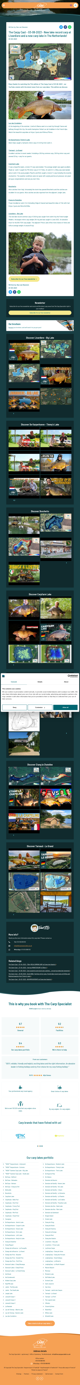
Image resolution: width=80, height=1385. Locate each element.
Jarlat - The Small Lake (12, 1290)
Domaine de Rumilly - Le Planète (54, 1196)
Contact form (59, 1374)
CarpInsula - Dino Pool (11, 1203)
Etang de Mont (49, 1235)
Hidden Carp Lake (10, 1280)
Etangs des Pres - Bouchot (13, 1254)
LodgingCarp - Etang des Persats (55, 1254)
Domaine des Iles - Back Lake (54, 1206)
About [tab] (66, 682)
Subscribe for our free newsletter (23, 279)
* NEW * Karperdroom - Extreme (15, 1167)
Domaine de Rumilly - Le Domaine (55, 1193)
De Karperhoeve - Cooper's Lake (15, 1225)
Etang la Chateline (15, 200)
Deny (14, 707)
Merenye (47, 1271)
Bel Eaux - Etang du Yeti (12, 1187)
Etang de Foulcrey (50, 1229)
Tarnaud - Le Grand (15, 150)
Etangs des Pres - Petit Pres (13, 1261)
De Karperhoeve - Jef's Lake (13, 1235)
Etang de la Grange (50, 1232)
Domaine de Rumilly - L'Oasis (53, 1190)
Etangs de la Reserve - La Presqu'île (16, 1248)
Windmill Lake (49, 1316)
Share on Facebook (65, 27)
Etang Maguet (9, 1245)
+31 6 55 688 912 (40, 1361)
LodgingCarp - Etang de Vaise (54, 1251)
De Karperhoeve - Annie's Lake (14, 1222)
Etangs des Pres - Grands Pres (14, 1258)
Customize (39, 707)
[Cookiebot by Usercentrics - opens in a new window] (69, 676)
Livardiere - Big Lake (16, 213)
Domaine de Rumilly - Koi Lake (54, 1187)
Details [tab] (40, 682)
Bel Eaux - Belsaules (11, 1180)
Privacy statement (37, 1374)
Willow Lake (48, 1313)
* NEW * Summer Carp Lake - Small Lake (17, 1174)
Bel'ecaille (8, 1190)
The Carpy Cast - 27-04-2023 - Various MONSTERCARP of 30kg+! (28, 967)
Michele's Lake (49, 1274)
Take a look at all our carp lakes (39, 1323)
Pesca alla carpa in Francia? (67, 1367)
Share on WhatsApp (69, 27)
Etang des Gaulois (50, 1238)
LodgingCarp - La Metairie (53, 1261)
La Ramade (8, 1306)
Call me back (49, 1374)
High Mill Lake (9, 1284)
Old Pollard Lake (50, 1277)
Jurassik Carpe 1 (10, 1297)
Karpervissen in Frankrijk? (32, 1367)
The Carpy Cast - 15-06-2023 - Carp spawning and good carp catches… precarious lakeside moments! (39, 971)
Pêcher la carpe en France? (40, 1370)
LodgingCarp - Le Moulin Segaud (54, 1264)
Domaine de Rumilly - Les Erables (55, 1199)
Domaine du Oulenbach (52, 1212)
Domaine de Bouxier (51, 1180)
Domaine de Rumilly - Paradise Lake (56, 1203)
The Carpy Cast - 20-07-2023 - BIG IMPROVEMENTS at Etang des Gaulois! (30, 979)
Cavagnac (8, 1219)
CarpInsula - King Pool (11, 1209)
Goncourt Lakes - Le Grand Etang (15, 1271)
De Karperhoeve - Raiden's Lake (54, 1164)
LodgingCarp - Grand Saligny (53, 1258)
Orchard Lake (49, 1280)
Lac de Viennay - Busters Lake (14, 1313)
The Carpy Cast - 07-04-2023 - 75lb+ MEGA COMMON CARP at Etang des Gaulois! (32, 964)
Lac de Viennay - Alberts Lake (14, 1309)
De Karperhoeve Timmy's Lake (19, 140)
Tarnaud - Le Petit (50, 1297)
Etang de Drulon (50, 1225)
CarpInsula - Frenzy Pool (12, 1206)
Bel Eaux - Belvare (10, 1183)
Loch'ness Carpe (50, 1248)
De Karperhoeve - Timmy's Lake (54, 1167)
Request (11, 327)
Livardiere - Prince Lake (52, 1245)
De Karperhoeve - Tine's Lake (54, 1170)
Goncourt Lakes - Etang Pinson (14, 1267)
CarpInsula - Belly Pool (11, 1199)
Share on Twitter (61, 27)
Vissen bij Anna (49, 1306)
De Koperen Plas (50, 1174)
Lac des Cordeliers (15, 123)
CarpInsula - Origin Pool (12, 1216)
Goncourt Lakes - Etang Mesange (15, 1264)
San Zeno (48, 1287)
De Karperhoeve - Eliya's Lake (14, 1229)
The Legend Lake (50, 1300)
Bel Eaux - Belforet (10, 1177)
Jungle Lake (8, 1293)
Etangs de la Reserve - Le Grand (14, 1251)
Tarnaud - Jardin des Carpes (53, 1290)
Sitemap (18, 1374)
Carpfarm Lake (14, 164)
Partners (26, 1374)
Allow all (65, 707)
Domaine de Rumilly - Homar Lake (55, 1183)
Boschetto (12, 186)
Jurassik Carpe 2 (10, 1300)
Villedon (47, 1303)
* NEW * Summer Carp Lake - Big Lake (16, 1170)
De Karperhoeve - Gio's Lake (13, 1232)
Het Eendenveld (10, 1277)
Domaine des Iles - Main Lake (53, 1209)
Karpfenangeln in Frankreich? (49, 1367)
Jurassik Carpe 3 (10, 1303)
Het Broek (8, 1274)
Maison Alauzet (49, 1267)
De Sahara (48, 1177)
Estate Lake (48, 1219)
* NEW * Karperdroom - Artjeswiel (15, 1164)
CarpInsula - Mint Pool (11, 1212)
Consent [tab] (14, 682)
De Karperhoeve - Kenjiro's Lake (14, 1238)
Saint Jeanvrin (49, 1284)
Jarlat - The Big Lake (11, 1287)
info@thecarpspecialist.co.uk (23, 946)
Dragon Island (49, 1216)
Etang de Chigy (49, 1222)
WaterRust (48, 1309)
